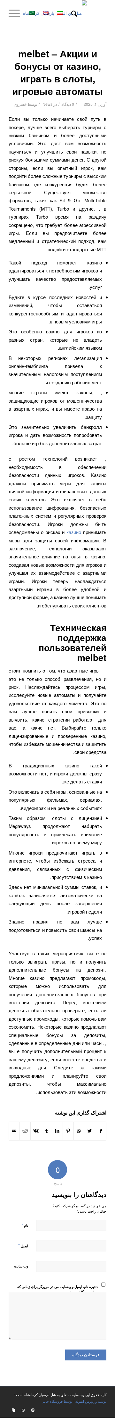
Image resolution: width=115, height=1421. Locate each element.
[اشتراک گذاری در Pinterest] (68, 1131)
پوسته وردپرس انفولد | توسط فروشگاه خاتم (74, 1401)
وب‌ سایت (21, 1266)
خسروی (20, 104)
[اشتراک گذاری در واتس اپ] (79, 1131)
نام (24, 1225)
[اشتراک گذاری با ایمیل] (14, 1131)
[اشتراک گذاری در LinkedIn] (57, 1131)
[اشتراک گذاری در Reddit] (25, 1131)
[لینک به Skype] (13, 1410)
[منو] (16, 13)
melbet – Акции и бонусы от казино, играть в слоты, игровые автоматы (57, 72)
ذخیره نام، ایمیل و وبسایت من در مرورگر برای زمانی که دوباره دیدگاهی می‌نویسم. (57, 1289)
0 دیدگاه (67, 104)
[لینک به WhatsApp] (23, 1410)
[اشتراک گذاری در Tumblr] (46, 1131)
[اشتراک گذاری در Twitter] (89, 1131)
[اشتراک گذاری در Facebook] (100, 1131)
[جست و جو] (73, 13)
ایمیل (23, 1245)
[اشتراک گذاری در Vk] (36, 1131)
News (47, 104)
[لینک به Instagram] (32, 1410)
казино (73, 532)
